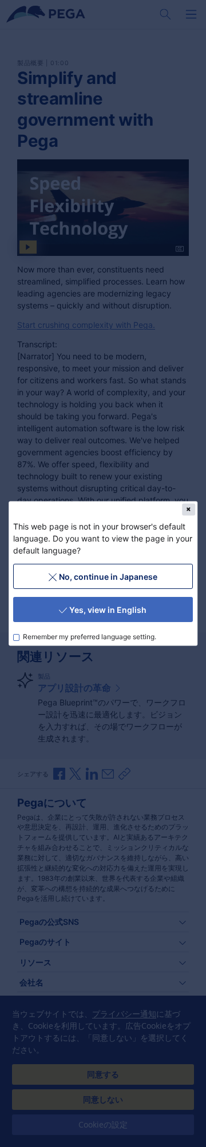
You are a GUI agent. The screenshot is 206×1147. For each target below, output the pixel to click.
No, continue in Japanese (108, 576)
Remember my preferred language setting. (90, 636)
